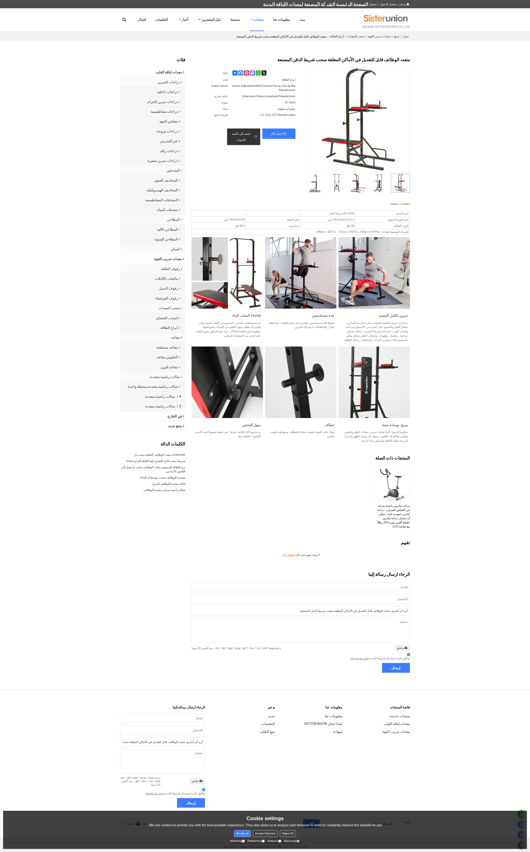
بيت (302, 19)
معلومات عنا (281, 19)
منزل (406, 36)
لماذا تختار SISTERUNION (323, 723)
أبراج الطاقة (337, 36)
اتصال (142, 19)
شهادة (337, 731)
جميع (397, 36)
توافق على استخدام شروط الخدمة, (380, 658)
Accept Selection (265, 833)
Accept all (242, 833)
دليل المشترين (211, 19)
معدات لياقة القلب (397, 723)
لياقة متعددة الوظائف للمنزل (168, 483)
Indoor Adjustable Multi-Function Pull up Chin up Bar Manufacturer (263, 88)
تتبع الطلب (267, 731)
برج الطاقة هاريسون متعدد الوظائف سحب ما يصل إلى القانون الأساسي (153, 469)
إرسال (395, 667)
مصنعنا (235, 19)
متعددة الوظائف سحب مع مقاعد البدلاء (162, 477)
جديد (271, 716)
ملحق (400, 648)
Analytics (272, 840)
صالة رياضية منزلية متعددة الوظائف (164, 490)
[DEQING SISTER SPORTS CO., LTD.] (386, 18)
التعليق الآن (288, 554)
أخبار (185, 19)
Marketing (236, 840)
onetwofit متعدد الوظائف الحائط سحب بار (159, 454)
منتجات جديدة (400, 716)
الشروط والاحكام (359, 658)
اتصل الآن (276, 133)
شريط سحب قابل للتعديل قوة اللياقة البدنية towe (155, 461)
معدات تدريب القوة (379, 36)
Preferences (254, 840)
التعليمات (161, 19)
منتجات (259, 19)
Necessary (290, 840)
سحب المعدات (356, 36)
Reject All (288, 833)
